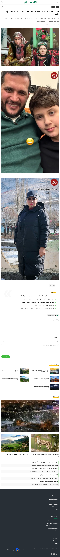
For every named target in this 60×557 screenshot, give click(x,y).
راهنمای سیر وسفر (53, 499)
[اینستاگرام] (54, 554)
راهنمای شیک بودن (53, 528)
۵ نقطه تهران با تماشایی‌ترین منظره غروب (48, 475)
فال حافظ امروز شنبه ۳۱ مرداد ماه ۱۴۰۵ (49, 481)
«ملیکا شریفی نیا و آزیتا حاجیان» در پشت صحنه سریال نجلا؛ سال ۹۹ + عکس (36, 299)
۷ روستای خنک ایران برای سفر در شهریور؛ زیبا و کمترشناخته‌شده (40, 371)
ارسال (5, 356)
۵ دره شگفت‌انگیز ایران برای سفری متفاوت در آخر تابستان (45, 468)
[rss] (57, 554)
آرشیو (56, 543)
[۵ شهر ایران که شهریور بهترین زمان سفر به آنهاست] (15, 443)
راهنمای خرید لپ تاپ (52, 523)
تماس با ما (55, 541)
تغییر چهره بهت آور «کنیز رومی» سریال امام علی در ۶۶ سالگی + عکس (38, 302)
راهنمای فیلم (55, 507)
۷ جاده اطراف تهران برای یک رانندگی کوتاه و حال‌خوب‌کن (10, 379)
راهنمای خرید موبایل (53, 521)
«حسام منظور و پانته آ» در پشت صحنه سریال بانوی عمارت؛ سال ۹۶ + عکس (36, 309)
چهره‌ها (56, 531)
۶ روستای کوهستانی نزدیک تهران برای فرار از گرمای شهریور (10, 371)
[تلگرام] (51, 554)
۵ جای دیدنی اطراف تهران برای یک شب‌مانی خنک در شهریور (41, 387)
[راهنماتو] (30, 2)
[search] (2, 2)
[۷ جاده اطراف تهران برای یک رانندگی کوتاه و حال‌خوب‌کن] (24, 379)
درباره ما (55, 538)
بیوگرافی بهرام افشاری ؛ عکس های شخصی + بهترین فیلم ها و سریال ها (37, 296)
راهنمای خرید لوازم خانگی (52, 526)
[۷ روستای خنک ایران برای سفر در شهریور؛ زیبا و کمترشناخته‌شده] (54, 371)
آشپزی (56, 509)
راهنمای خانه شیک (53, 502)
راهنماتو (37, 549)
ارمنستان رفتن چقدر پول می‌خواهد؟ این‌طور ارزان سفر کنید (41, 379)
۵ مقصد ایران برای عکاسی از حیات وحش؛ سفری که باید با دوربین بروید (46, 456)
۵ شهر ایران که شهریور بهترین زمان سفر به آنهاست (18, 454)
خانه (57, 7)
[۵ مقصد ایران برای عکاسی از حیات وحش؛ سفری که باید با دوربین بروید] (45, 443)
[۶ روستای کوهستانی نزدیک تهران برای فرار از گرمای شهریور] (24, 371)
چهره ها (53, 7)
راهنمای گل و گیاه (53, 504)
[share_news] (2, 7)
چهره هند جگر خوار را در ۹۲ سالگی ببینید (44, 305)
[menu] (57, 2)
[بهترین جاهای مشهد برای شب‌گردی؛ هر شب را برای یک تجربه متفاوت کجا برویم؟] (30, 416)
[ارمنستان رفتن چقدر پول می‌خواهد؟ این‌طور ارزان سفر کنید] (54, 379)
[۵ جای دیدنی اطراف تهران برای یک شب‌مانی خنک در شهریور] (54, 387)
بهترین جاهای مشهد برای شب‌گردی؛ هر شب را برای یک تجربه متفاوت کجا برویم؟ (39, 430)
